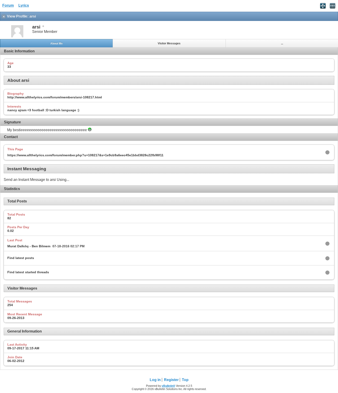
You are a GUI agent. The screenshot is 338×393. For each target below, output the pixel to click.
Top (185, 380)
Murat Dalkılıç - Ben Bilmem (28, 246)
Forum (8, 5)
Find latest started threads (28, 272)
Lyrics (23, 5)
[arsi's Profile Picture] (17, 37)
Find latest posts (20, 258)
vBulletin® (168, 385)
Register (171, 380)
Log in (155, 380)
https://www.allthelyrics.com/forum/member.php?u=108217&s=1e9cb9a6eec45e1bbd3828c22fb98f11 (85, 155)
